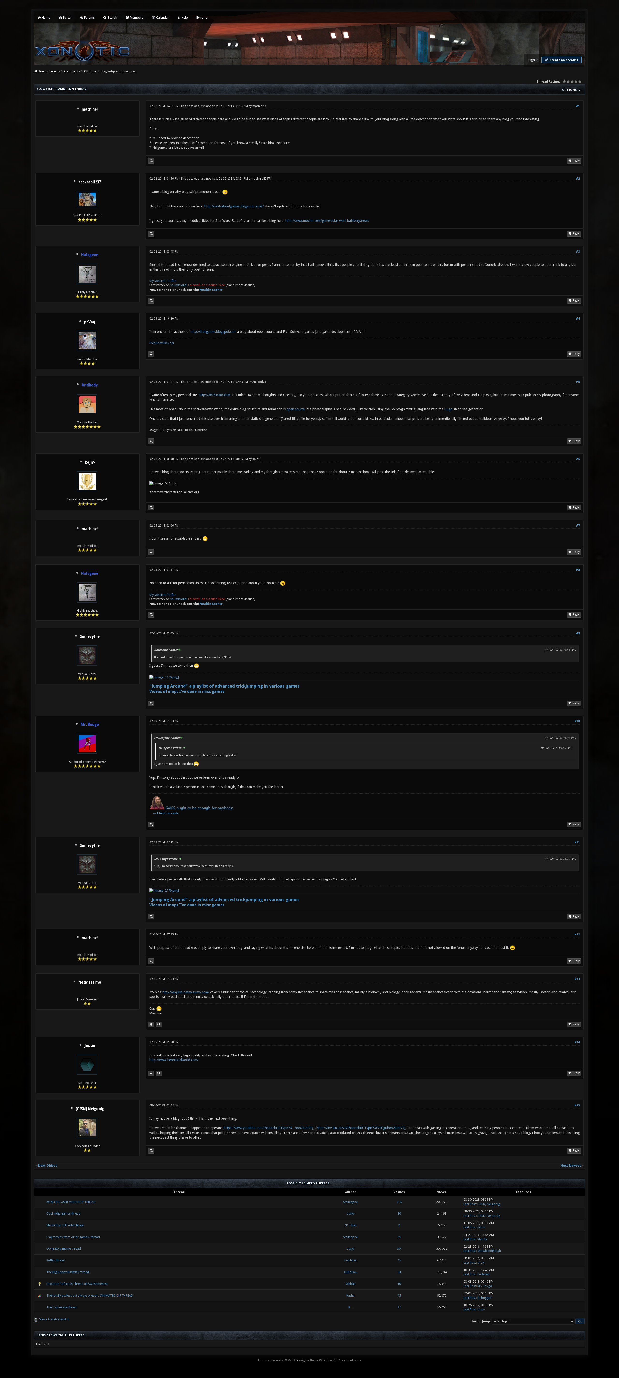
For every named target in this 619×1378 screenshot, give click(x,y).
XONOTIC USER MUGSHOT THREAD (71, 1202)
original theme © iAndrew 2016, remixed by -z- (330, 1360)
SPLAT (481, 1262)
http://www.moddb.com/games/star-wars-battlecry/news (327, 220)
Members (136, 17)
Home (45, 17)
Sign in (533, 60)
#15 (577, 1105)
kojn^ (90, 462)
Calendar (162, 17)
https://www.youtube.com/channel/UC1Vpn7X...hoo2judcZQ (268, 1128)
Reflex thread (55, 1260)
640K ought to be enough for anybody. (200, 807)
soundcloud (178, 285)
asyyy (350, 1213)
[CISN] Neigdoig (90, 1109)
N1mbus (350, 1225)
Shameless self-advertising (65, 1225)
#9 (578, 633)
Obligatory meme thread (63, 1248)
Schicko (350, 1284)
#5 (578, 381)
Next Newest (570, 1165)
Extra (199, 17)
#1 (578, 106)
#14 (577, 1042)
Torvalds (172, 813)
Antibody (258, 381)
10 (399, 1213)
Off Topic (90, 71)
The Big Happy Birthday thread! (68, 1272)
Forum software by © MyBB (276, 1360)
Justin (89, 1045)
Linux (161, 813)
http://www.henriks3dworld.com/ (173, 1060)
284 (399, 1248)
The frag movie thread (62, 1307)
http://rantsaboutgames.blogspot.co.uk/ (234, 206)
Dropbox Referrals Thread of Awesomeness (77, 1284)
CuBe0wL (350, 1272)
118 (399, 1202)
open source (296, 409)
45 (399, 1260)
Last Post (470, 1204)
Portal (66, 17)
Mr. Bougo (484, 1286)
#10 (577, 721)
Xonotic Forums (49, 71)
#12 (577, 934)
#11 (577, 842)
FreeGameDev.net (161, 343)
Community (72, 71)
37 (399, 1307)
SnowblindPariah (489, 1251)
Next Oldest (47, 1165)
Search (112, 17)
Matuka (482, 1239)
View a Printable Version (54, 1319)
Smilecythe (90, 637)
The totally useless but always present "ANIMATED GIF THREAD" (90, 1295)
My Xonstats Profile (162, 281)
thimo (481, 1227)
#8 (578, 570)
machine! (90, 109)
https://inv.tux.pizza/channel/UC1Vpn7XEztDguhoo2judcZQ (360, 1128)
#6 (578, 459)
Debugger (484, 1298)
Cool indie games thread (63, 1213)
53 (399, 1272)
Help (184, 17)
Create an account (563, 60)
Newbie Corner (211, 289)
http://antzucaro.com (214, 395)
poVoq (89, 322)
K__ (350, 1307)
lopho (350, 1295)
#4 (578, 318)
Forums (89, 17)
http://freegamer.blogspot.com (213, 332)
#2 (578, 178)
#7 (578, 525)
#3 (578, 251)
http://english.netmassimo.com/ (185, 992)
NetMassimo (89, 982)
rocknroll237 (90, 182)
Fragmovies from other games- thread (73, 1237)
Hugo (448, 409)
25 (399, 1237)
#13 (577, 979)
